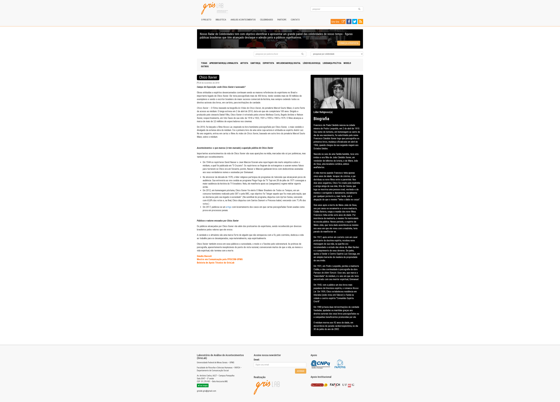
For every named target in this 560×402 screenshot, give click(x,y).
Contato (295, 19)
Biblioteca (221, 19)
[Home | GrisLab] (214, 8)
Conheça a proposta (348, 43)
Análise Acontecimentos (243, 19)
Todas (204, 63)
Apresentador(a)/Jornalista (223, 63)
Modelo (347, 63)
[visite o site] (321, 363)
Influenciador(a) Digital (288, 63)
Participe (281, 19)
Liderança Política (332, 63)
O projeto (206, 19)
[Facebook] (348, 22)
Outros (205, 66)
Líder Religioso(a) (311, 63)
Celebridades (266, 19)
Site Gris (335, 21)
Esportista (268, 63)
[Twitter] (354, 22)
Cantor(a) (255, 63)
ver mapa (204, 385)
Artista (244, 63)
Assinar (300, 371)
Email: (257, 359)
